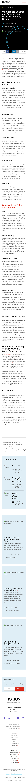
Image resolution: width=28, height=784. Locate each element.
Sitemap (8, 773)
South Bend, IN (14, 758)
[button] (7, 51)
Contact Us (14, 745)
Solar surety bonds (6, 69)
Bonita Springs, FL (14, 752)
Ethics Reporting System (16, 773)
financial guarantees (14, 363)
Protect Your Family (14, 728)
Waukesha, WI (14, 762)
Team (14, 741)
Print (24, 51)
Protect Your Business (14, 724)
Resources (14, 735)
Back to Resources (8, 7)
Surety (6, 26)
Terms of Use (10, 780)
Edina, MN (14, 760)
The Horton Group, (8, 354)
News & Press (14, 737)
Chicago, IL (14, 756)
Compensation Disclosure (11, 777)
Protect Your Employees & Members (14, 726)
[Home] (7, 2)
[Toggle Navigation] (24, 2)
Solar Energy (11, 26)
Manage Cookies (18, 780)
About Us (14, 739)
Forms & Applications (14, 743)
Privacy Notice (21, 777)
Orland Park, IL (14, 754)
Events (14, 733)
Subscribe (19, 689)
